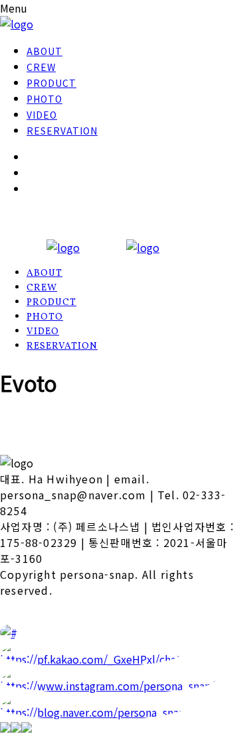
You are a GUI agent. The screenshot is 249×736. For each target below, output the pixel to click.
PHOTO (44, 98)
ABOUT (44, 51)
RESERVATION (62, 130)
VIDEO (42, 114)
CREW (41, 67)
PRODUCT (51, 83)
